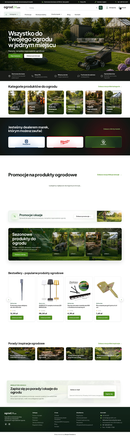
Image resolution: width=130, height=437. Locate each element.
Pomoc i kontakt (37, 415)
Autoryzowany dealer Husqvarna (60, 418)
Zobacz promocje (33, 56)
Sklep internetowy (64, 434)
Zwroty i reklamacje (37, 422)
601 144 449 (105, 415)
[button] (101, 8)
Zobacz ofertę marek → (112, 129)
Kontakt (56, 426)
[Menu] (12, 14)
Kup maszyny (15, 56)
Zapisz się (109, 394)
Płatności (35, 420)
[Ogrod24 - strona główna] (10, 413)
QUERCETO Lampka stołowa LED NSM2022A (50, 306)
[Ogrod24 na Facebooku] (5, 424)
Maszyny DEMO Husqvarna (61, 422)
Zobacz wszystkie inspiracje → (110, 343)
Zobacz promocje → (83, 216)
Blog (55, 424)
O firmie (56, 415)
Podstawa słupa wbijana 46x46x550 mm (18, 306)
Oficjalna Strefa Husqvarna (83, 425)
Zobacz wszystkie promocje (109, 175)
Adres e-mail (75, 390)
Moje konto (79, 415)
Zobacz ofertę (20, 254)
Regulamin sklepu (37, 425)
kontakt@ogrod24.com (109, 418)
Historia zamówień (81, 418)
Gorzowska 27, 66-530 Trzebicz (111, 422)
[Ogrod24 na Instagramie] (9, 424)
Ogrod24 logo (12, 7)
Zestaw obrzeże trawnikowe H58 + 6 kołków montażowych (78, 306)
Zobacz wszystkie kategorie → (110, 86)
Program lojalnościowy (82, 420)
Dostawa (35, 418)
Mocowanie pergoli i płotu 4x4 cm (106, 306)
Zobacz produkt (17, 317)
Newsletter (79, 422)
